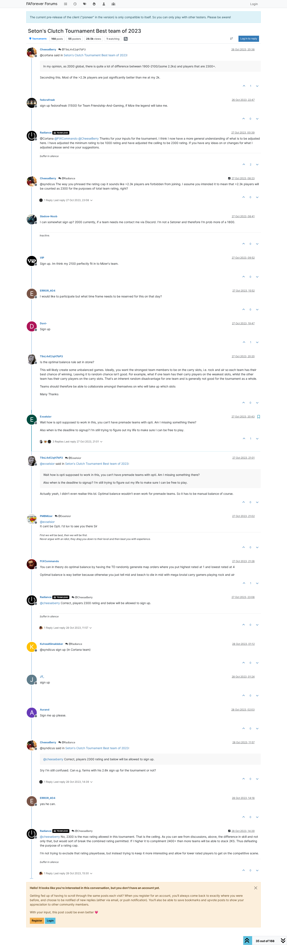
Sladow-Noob (48, 216)
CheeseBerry (48, 49)
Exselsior (45, 416)
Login (50, 920)
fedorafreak (47, 99)
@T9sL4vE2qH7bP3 (73, 49)
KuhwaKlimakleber (51, 643)
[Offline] (33, 52)
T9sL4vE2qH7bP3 (51, 356)
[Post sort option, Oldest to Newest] (231, 39)
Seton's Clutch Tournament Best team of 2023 (95, 55)
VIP (42, 257)
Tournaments (39, 38)
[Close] (256, 888)
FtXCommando (49, 561)
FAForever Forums (41, 3)
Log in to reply (248, 38)
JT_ (42, 676)
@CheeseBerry (83, 597)
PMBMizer (46, 516)
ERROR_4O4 (47, 290)
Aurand (44, 709)
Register (37, 920)
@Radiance (68, 178)
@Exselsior (74, 457)
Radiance (45, 132)
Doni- (43, 323)
